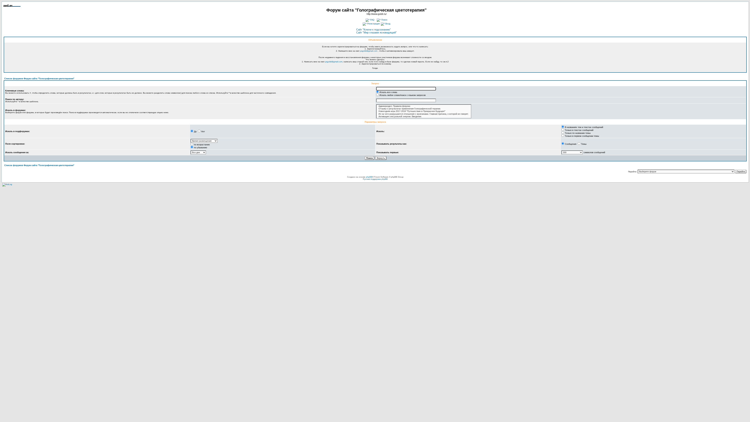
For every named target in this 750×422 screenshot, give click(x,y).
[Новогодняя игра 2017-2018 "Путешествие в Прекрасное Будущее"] (424, 111)
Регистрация (373, 23)
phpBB (369, 177)
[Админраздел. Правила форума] (424, 106)
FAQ (372, 20)
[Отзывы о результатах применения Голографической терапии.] (424, 108)
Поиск (384, 20)
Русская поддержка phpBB (375, 179)
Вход (387, 23)
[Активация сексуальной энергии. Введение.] (424, 116)
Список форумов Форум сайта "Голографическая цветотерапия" (39, 78)
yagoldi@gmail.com (368, 51)
